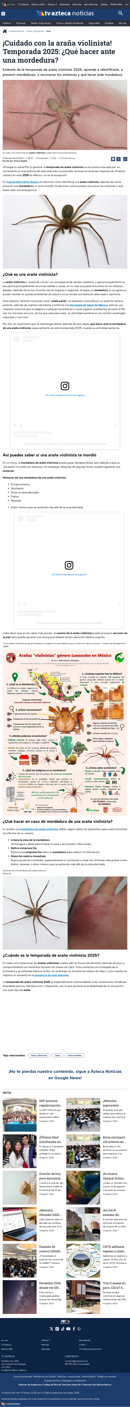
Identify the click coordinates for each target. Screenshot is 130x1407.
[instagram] (57, 1330)
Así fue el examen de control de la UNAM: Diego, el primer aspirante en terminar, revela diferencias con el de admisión (115, 1212)
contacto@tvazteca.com (76, 1361)
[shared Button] (125, 159)
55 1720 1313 (71, 1364)
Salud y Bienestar (39, 1055)
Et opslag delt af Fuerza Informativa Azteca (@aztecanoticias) (69, 623)
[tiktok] (63, 1330)
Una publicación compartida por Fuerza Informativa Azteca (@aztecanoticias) (65, 443)
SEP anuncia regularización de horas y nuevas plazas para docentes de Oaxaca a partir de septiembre (51, 1103)
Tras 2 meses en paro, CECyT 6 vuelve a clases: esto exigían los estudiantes (114, 1285)
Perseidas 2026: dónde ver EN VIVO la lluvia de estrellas (51, 1285)
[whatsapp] (79, 1329)
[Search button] (121, 13)
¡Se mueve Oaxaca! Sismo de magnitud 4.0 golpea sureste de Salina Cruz (114, 1176)
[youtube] (68, 1330)
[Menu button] (9, 13)
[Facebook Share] (113, 159)
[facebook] (74, 1330)
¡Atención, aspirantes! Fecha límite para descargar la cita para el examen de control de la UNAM (113, 1103)
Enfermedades (75, 1055)
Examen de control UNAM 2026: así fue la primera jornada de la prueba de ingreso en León (51, 1249)
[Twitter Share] (118, 159)
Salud (57, 1055)
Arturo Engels (20, 161)
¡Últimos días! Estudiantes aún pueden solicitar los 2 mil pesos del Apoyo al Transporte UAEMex (50, 1139)
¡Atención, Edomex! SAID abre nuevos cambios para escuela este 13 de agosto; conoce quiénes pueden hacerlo (50, 1212)
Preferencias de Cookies (44, 1376)
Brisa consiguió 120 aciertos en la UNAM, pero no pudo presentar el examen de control (115, 1139)
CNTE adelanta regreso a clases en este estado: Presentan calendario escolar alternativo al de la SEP (114, 1249)
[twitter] (51, 1330)
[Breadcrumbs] (6, 31)
